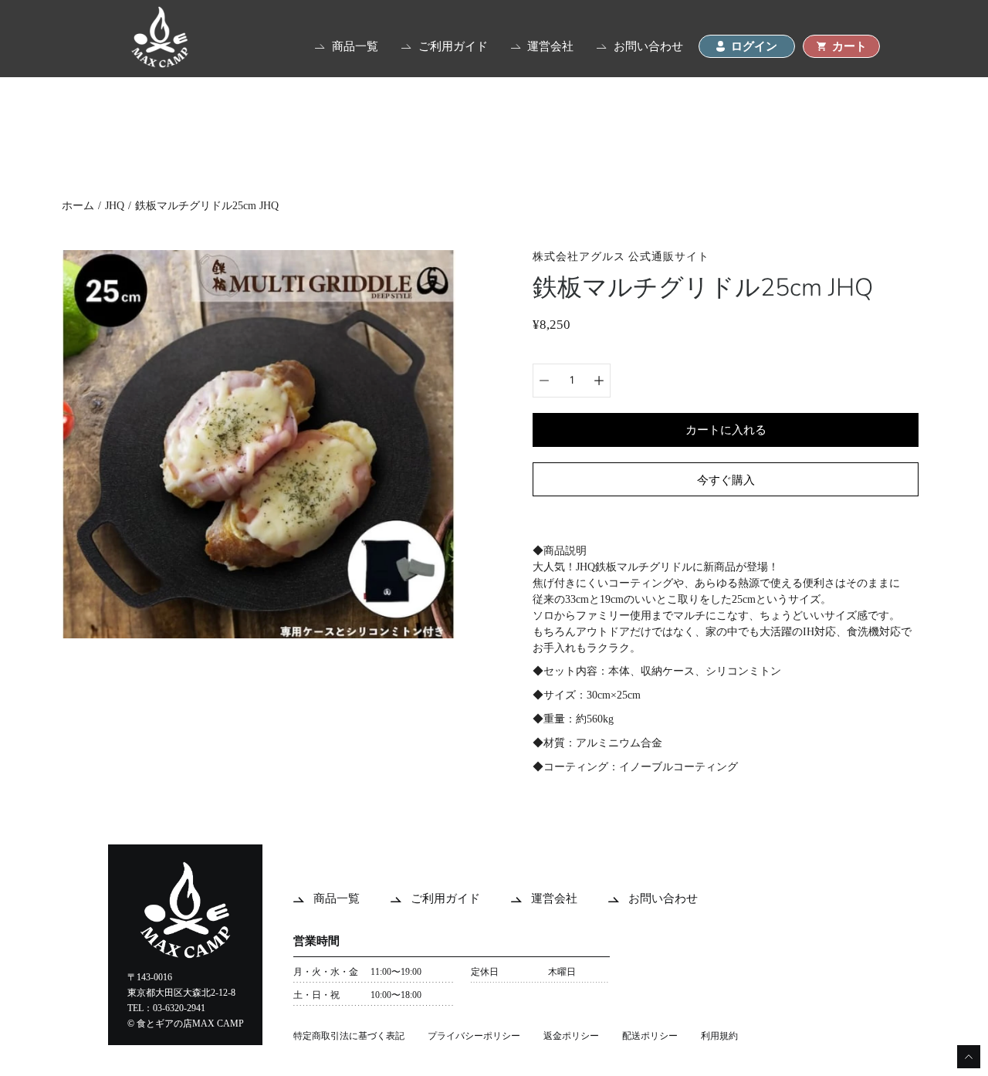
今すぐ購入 (726, 479)
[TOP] (159, 63)
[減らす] (544, 381)
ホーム (78, 205)
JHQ (114, 205)
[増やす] (599, 381)
